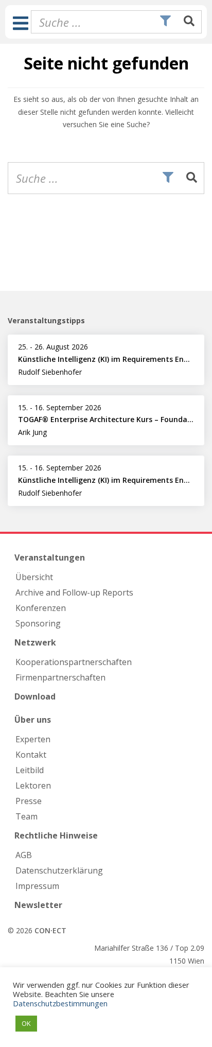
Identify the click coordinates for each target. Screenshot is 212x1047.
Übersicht (34, 577)
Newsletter (38, 905)
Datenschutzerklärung (59, 870)
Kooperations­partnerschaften (73, 662)
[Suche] (189, 21)
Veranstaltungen (49, 557)
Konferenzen (40, 608)
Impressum (37, 886)
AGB (23, 855)
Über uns (32, 719)
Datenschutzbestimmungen (60, 1003)
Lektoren (33, 785)
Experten (32, 739)
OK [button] (26, 1023)
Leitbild (29, 770)
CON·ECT (50, 930)
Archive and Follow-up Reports (74, 592)
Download (35, 696)
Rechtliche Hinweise (56, 835)
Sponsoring (38, 623)
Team (26, 816)
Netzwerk (35, 642)
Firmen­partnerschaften (60, 677)
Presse (28, 801)
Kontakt (30, 754)
